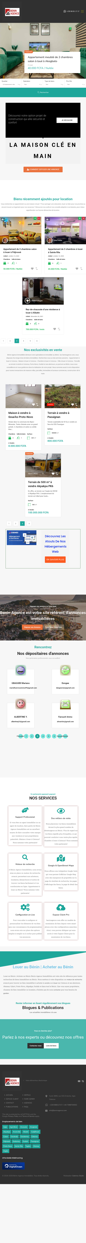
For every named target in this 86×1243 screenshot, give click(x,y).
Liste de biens (51, 1046)
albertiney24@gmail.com (20, 722)
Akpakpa (6, 1132)
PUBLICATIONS (12, 1107)
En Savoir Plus (55, 559)
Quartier (4, 81)
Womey (36, 1146)
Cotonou (34, 1136)
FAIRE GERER (29, 1099)
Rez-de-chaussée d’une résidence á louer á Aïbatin (43, 311)
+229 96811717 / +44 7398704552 (63, 1105)
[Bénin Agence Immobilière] (12, 20)
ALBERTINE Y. (20, 717)
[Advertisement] (37, 581)
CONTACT (10, 1103)
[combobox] (10, 85)
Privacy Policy (13, 1116)
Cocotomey (24, 1136)
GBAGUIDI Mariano (21, 683)
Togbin (28, 1146)
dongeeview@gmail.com (65, 688)
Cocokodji (14, 1136)
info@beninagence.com (58, 1110)
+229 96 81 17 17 (73, 11)
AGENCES (28, 1103)
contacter (57, 990)
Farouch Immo (65, 717)
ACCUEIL (9, 1095)
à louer (55, 983)
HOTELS (27, 1095)
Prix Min (69, 81)
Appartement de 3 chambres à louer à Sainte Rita (65, 251)
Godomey (16, 1141)
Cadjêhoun (35, 1132)
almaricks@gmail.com (65, 722)
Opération (26, 81)
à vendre (46, 983)
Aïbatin (25, 1132)
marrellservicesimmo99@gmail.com (23, 688)
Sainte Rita (19, 1146)
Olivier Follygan (37, 301)
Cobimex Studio (78, 1176)
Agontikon (13, 1127)
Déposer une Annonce (32, 627)
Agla (5, 1127)
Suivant (60, 736)
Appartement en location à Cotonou (49, 61)
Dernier (65, 736)
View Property (23, 403)
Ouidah (25, 1141)
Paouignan (35, 1141)
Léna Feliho (13, 240)
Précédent (20, 736)
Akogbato (33, 1127)
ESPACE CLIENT (12, 1099)
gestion (6, 993)
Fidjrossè (6, 1141)
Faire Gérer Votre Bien (53, 627)
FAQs (26, 1107)
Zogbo (5, 1151)
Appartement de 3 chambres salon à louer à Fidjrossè (20, 251)
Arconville (16, 1132)
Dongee (65, 683)
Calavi (5, 1136)
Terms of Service (28, 1116)
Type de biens (49, 81)
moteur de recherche (74, 979)
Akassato (23, 1127)
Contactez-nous (36, 1046)
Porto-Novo (7, 1146)
